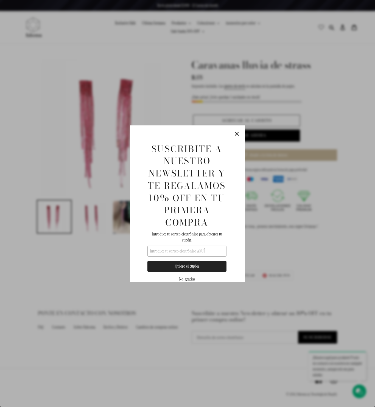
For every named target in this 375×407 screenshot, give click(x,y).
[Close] (237, 133)
